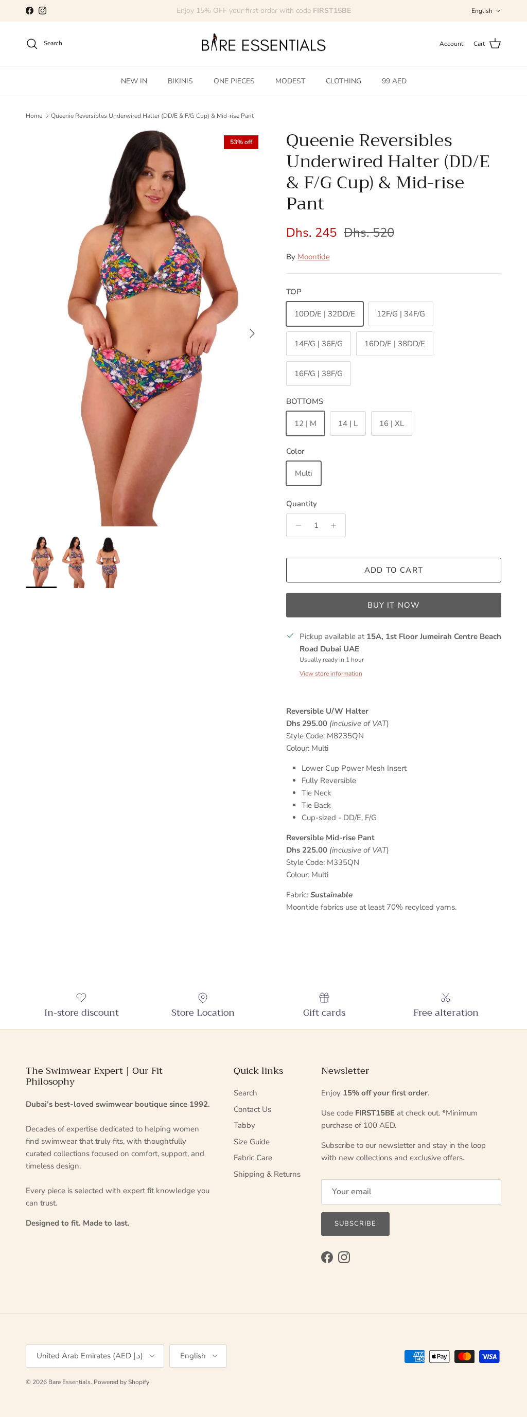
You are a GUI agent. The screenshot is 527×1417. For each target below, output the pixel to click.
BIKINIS (180, 81)
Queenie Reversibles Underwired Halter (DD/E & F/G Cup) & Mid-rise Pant (152, 116)
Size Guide (252, 1142)
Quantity (301, 504)
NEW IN (134, 81)
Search (245, 1093)
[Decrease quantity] (296, 525)
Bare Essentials (69, 1382)
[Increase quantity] (336, 525)
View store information (331, 673)
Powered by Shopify (121, 1382)
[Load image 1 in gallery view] (145, 328)
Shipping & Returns (267, 1174)
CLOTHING (343, 81)
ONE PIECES (234, 81)
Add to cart (393, 570)
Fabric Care (253, 1158)
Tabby (244, 1125)
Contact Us (252, 1109)
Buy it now (393, 605)
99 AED (394, 81)
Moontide (313, 257)
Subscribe (355, 1223)
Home (34, 116)
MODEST (290, 81)
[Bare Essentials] (263, 44)
